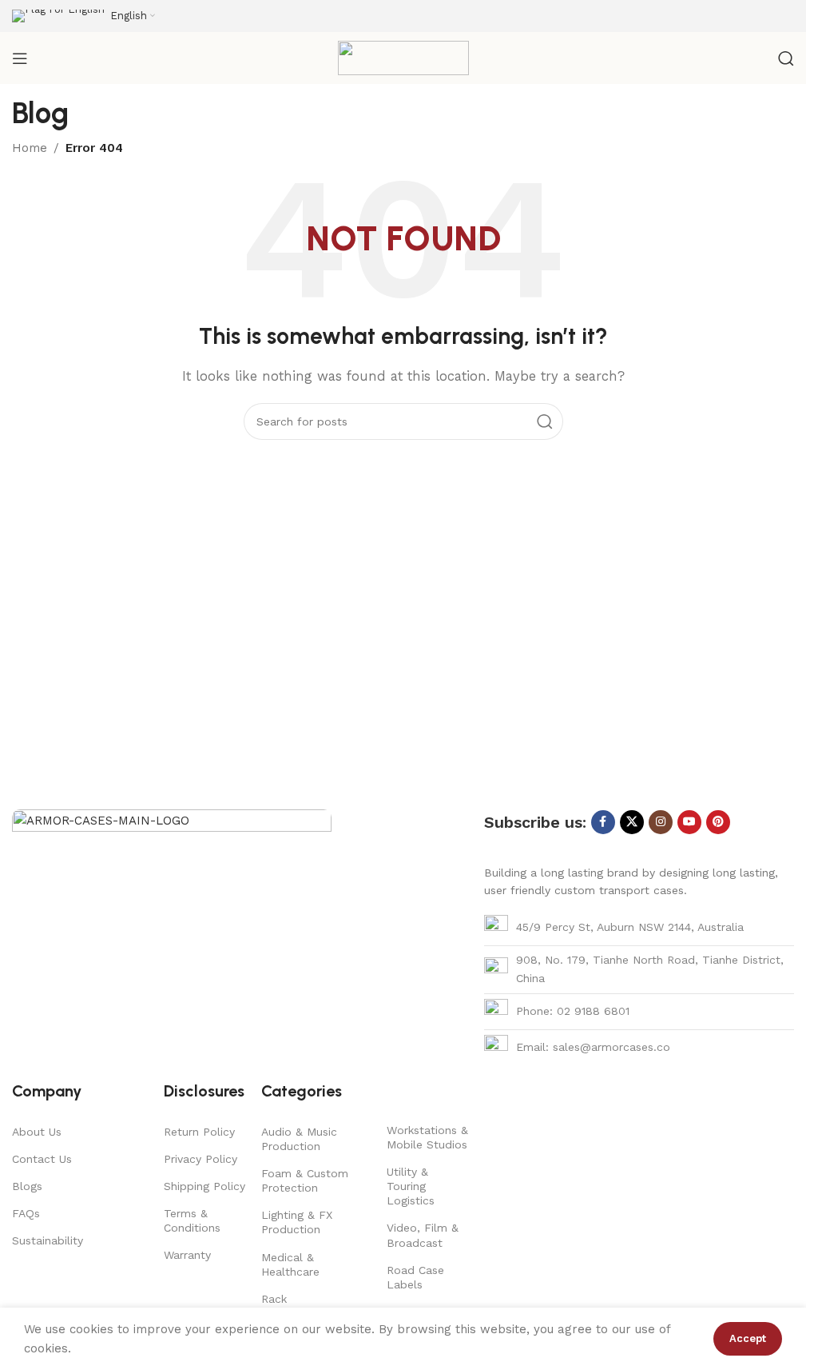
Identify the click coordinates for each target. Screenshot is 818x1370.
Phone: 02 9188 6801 (572, 1011)
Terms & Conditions (192, 1220)
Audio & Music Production (299, 1138)
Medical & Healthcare (290, 1264)
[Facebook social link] (603, 822)
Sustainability (47, 1240)
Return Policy (199, 1131)
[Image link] (172, 928)
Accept (747, 1338)
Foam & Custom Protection (304, 1180)
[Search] (786, 58)
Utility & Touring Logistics (411, 1186)
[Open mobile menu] (20, 58)
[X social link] (632, 822)
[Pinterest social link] (718, 822)
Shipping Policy (204, 1186)
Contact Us (42, 1158)
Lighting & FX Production (296, 1222)
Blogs (27, 1186)
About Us (37, 1131)
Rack (274, 1298)
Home (29, 148)
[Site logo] (403, 57)
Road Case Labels (415, 1277)
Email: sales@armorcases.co (593, 1046)
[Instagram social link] (661, 822)
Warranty (187, 1254)
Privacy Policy (200, 1158)
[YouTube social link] (689, 822)
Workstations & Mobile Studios (427, 1137)
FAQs (26, 1213)
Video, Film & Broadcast (423, 1234)
